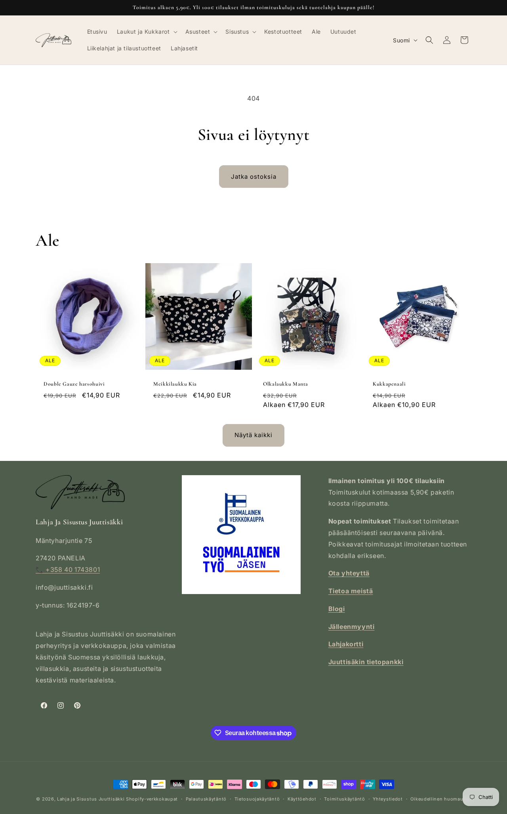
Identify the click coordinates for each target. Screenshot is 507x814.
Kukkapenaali (389, 383)
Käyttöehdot (302, 799)
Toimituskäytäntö (344, 799)
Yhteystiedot (387, 799)
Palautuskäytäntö (206, 799)
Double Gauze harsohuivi (74, 383)
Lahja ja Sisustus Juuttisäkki (90, 799)
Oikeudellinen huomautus (440, 799)
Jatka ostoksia (253, 176)
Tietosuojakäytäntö (257, 799)
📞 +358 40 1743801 (68, 569)
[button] (146, 31)
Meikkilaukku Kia (175, 383)
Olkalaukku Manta (285, 383)
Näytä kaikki (253, 435)
